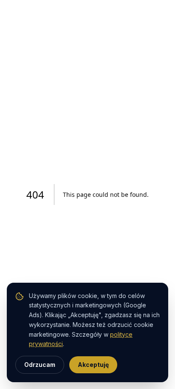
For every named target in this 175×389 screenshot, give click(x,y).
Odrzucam (39, 364)
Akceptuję (93, 364)
